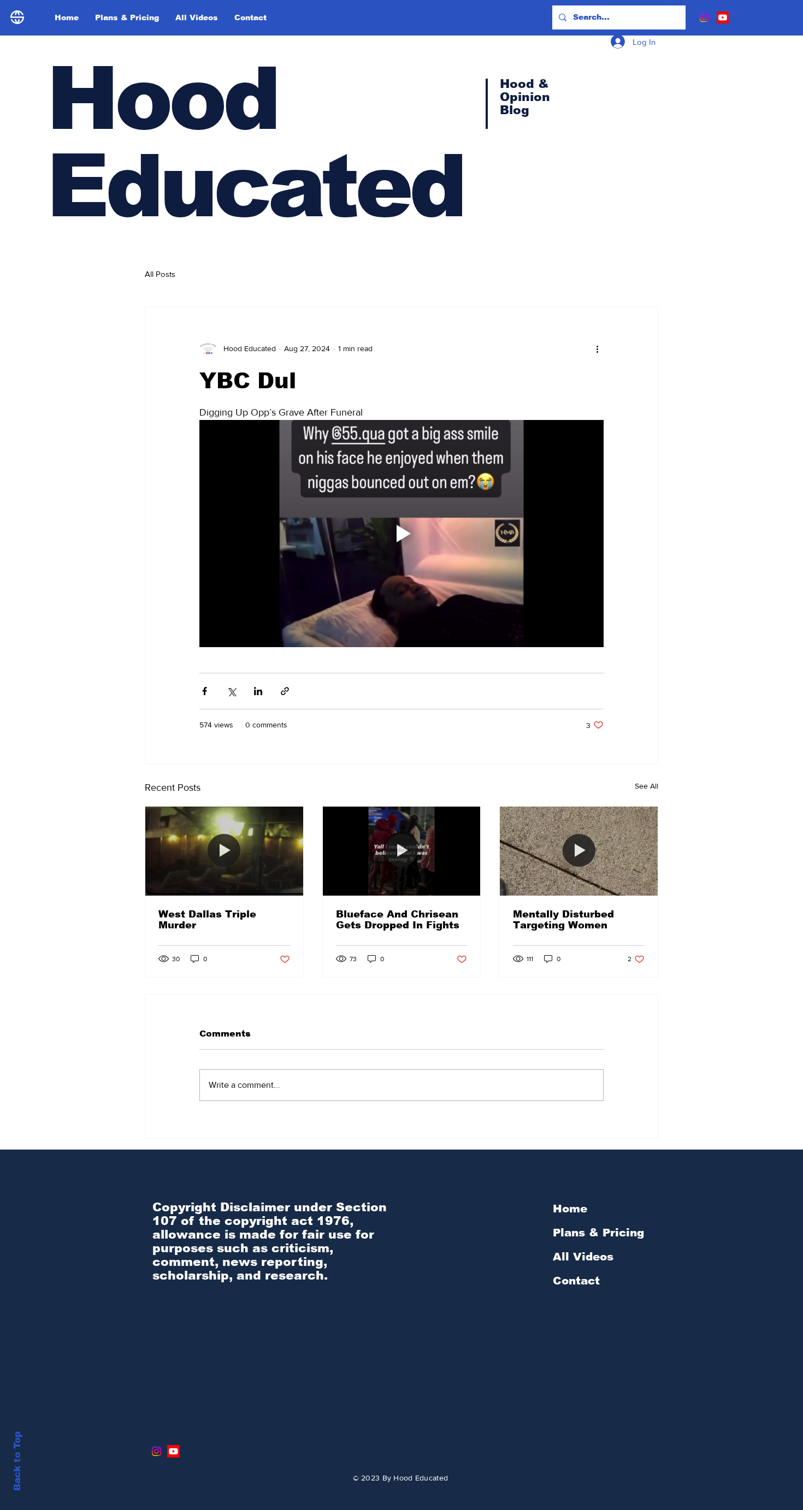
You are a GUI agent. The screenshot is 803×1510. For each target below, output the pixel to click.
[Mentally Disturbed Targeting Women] (579, 851)
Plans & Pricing (598, 1233)
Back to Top (17, 1461)
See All (646, 785)
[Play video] (401, 533)
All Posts (160, 274)
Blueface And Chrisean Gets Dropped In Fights (397, 920)
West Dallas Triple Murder (207, 920)
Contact (576, 1281)
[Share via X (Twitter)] (231, 691)
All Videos (583, 1257)
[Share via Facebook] (204, 691)
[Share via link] (285, 691)
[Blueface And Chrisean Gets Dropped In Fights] (402, 851)
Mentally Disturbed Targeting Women (563, 920)
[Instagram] (704, 17)
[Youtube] (723, 17)
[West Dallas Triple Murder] (224, 851)
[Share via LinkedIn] (258, 691)
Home (570, 1209)
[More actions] (597, 348)
